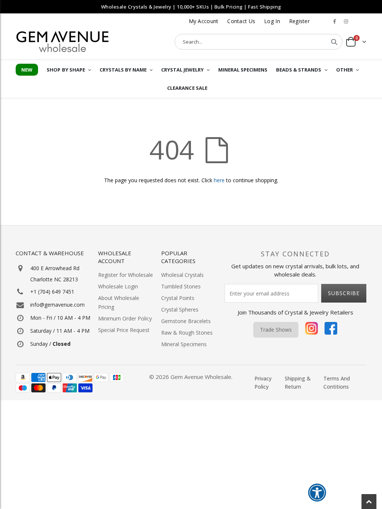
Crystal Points (177, 297)
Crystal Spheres (179, 309)
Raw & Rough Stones (187, 332)
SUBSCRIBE (344, 293)
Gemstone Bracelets (186, 321)
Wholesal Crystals (182, 274)
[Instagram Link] (346, 21)
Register (299, 21)
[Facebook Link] (334, 21)
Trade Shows (276, 329)
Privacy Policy (263, 382)
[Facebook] (331, 330)
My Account (204, 21)
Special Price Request (124, 329)
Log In (272, 21)
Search (334, 41)
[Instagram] (311, 330)
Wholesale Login (118, 286)
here (219, 180)
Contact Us (241, 21)
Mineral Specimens (184, 344)
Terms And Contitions (336, 382)
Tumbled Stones (181, 286)
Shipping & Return (298, 382)
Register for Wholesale (125, 274)
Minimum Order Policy (125, 318)
